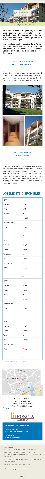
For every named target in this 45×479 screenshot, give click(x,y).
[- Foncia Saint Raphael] (23, 13)
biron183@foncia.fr (13, 437)
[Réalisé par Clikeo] (24, 476)
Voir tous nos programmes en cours (16, 469)
